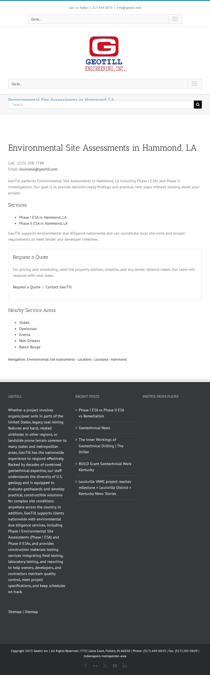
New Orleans (29, 340)
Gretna (24, 334)
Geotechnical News (94, 427)
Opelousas (28, 328)
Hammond (119, 359)
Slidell (24, 322)
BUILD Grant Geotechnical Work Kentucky (105, 466)
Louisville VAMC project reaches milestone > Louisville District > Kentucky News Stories (105, 487)
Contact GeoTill (59, 286)
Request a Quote (26, 286)
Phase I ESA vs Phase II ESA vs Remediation (101, 413)
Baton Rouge (29, 346)
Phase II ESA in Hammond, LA (43, 223)
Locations (85, 359)
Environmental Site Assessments (51, 359)
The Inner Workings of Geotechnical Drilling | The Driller (101, 445)
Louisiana (101, 359)
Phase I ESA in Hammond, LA (42, 217)
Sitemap (15, 611)
